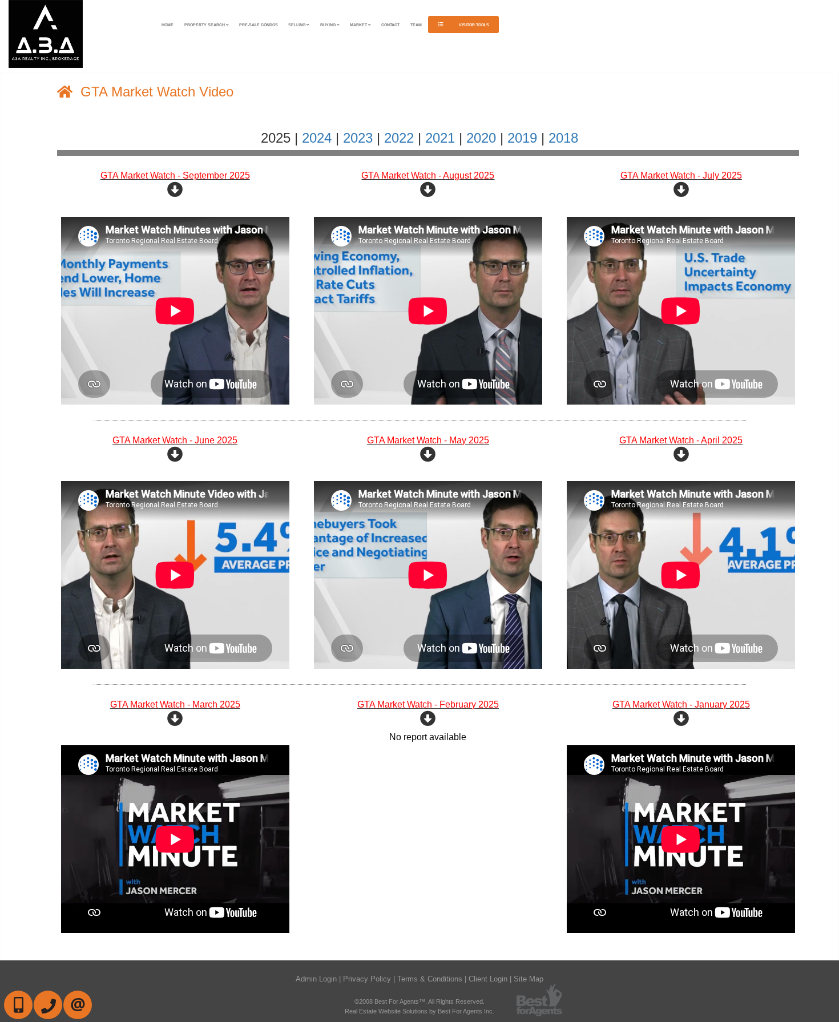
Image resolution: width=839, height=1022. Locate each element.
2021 (440, 138)
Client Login (488, 979)
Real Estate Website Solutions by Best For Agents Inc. (419, 1011)
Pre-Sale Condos (258, 24)
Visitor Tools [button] (473, 24)
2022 (399, 138)
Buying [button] (328, 24)
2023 (358, 138)
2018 (563, 138)
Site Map (528, 979)
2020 (481, 138)
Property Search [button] (205, 24)
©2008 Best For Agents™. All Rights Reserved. (419, 1001)
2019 (522, 138)
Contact (390, 24)
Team (416, 24)
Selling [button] (297, 24)
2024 (317, 138)
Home (168, 24)
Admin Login (316, 979)
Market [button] (359, 24)
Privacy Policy (367, 979)
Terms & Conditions (429, 979)
